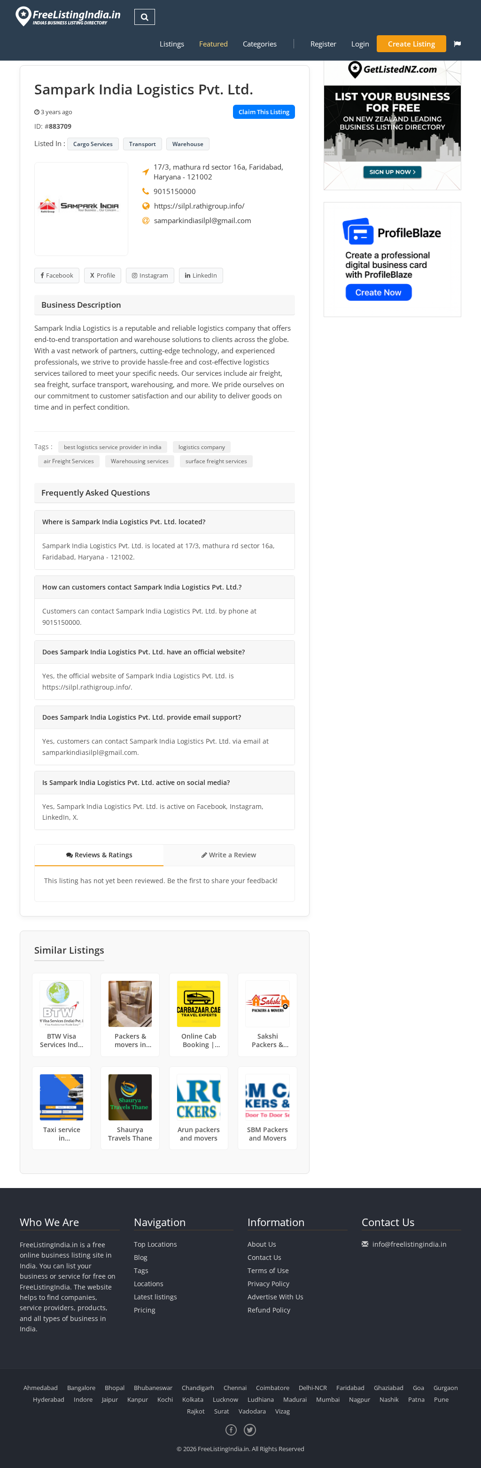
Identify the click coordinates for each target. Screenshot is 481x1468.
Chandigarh (198, 1387)
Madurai (295, 1399)
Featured (213, 43)
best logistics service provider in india (113, 447)
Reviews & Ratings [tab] (102, 854)
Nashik (389, 1399)
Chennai (235, 1387)
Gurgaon (446, 1387)
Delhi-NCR (313, 1387)
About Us (262, 1244)
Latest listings (155, 1296)
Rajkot (196, 1411)
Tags (141, 1270)
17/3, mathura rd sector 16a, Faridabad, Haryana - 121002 (218, 171)
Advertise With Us (275, 1296)
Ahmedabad (40, 1387)
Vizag (282, 1411)
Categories (260, 43)
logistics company (201, 447)
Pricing (144, 1309)
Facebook (59, 275)
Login (360, 43)
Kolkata (192, 1399)
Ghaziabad (388, 1387)
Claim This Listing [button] (264, 112)
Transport (142, 144)
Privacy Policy (268, 1283)
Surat (221, 1411)
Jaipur (110, 1399)
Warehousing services (140, 461)
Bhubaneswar (153, 1387)
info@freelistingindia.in (409, 1244)
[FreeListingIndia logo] (69, 16)
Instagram (154, 275)
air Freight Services (69, 461)
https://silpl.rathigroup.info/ (199, 205)
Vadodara (252, 1411)
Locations (148, 1283)
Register (323, 43)
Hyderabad (48, 1399)
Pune (441, 1399)
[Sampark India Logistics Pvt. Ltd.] (81, 208)
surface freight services (216, 461)
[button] (457, 43)
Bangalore (81, 1387)
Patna (416, 1399)
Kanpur (137, 1399)
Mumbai (328, 1399)
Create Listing (411, 43)
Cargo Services (93, 144)
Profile (106, 275)
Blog (140, 1257)
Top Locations (155, 1244)
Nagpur (359, 1399)
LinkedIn (205, 275)
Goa (418, 1387)
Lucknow (225, 1399)
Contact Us (264, 1257)
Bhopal (114, 1387)
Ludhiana (261, 1399)
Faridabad (350, 1387)
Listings (172, 43)
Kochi (165, 1399)
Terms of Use (268, 1270)
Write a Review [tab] (231, 854)
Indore (83, 1399)
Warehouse (187, 144)
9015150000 (175, 191)
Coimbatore (272, 1387)
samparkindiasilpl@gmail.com (202, 220)
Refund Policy (269, 1309)
